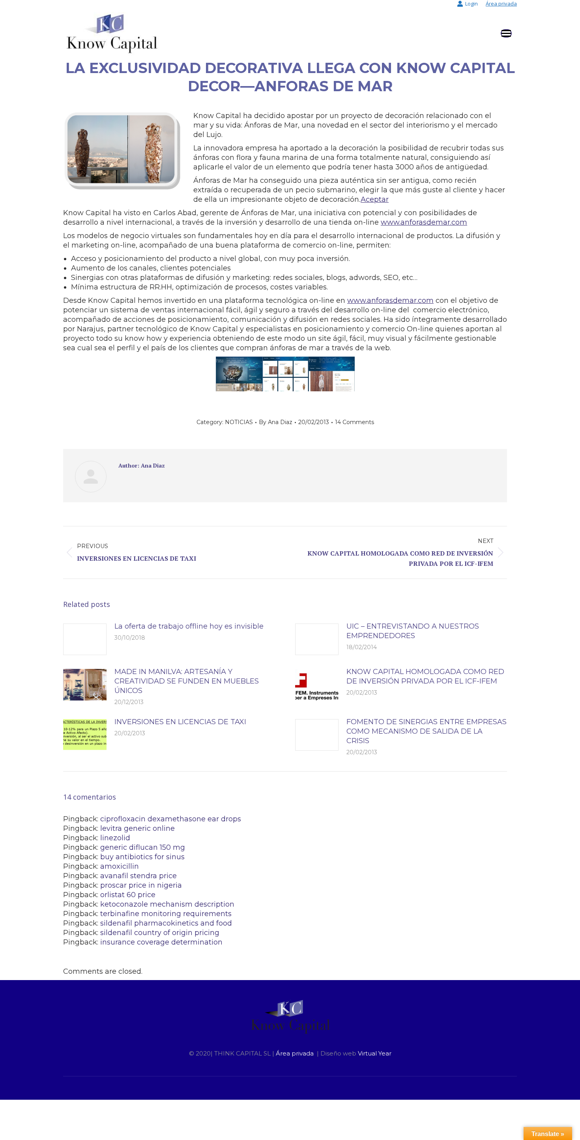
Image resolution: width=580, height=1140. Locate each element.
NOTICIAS (239, 422)
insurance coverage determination (161, 942)
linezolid (115, 838)
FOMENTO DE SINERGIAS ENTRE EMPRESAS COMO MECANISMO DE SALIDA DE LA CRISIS (426, 731)
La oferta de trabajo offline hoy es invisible (189, 626)
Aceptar (375, 199)
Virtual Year (374, 1053)
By (275, 422)
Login (471, 3)
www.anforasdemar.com (424, 222)
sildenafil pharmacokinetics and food (166, 923)
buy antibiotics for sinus (142, 857)
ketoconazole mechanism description (167, 904)
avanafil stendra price (138, 875)
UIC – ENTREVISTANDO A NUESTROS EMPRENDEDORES (412, 631)
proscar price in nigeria (141, 885)
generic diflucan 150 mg (142, 847)
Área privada (501, 3)
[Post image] (85, 639)
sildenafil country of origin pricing (159, 932)
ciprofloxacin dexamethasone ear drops (170, 819)
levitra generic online (137, 828)
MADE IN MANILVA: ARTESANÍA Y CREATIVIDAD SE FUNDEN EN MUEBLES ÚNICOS (186, 681)
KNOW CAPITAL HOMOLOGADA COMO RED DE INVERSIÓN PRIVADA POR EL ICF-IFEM (425, 676)
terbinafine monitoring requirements (166, 913)
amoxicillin (119, 866)
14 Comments (354, 422)
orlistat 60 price (127, 894)
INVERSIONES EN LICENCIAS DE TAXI (180, 721)
